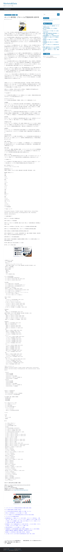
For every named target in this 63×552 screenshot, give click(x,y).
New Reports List (7, 9)
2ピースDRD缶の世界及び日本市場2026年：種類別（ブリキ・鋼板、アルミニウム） (18, 511)
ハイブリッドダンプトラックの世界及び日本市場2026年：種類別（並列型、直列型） (18, 507)
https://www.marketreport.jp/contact (21, 490)
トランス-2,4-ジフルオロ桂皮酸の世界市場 (12, 516)
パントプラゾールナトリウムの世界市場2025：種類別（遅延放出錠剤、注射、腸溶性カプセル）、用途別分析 (13, 542)
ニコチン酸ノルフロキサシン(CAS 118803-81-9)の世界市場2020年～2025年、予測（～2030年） (20, 533)
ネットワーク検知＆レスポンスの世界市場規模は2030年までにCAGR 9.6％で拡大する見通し (19, 514)
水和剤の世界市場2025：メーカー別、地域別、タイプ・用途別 (15, 527)
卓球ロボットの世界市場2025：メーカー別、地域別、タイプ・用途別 (16, 512)
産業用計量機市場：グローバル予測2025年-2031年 (51, 35)
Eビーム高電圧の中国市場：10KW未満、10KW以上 (13, 509)
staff (11, 19)
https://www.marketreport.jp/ (48, 20)
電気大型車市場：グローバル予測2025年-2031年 (32, 540)
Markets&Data (10, 3)
